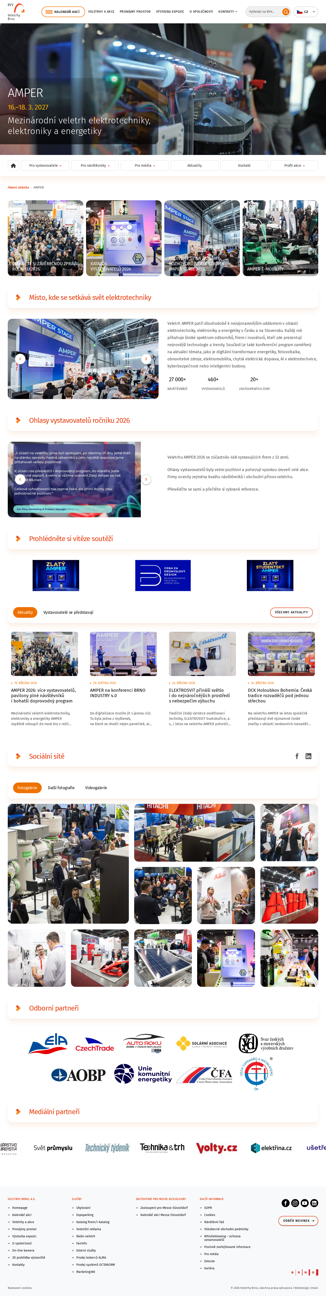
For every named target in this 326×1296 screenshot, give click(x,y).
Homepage (19, 1208)
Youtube (305, 1203)
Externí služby (86, 1250)
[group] (25, 612)
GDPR (208, 1208)
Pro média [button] (143, 165)
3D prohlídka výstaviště (28, 1258)
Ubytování (83, 1208)
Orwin (314, 1288)
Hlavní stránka (18, 187)
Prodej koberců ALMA (91, 1258)
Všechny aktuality (291, 612)
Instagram (295, 1203)
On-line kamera (23, 1250)
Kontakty (18, 1265)
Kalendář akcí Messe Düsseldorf (163, 1215)
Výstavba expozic (170, 12)
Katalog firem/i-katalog (92, 1222)
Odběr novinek (296, 1221)
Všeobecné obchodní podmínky (226, 1229)
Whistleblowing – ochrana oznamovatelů (222, 1238)
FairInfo (81, 1243)
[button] (305, 11)
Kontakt (244, 165)
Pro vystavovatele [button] (43, 165)
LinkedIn (314, 1203)
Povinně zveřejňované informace (227, 1247)
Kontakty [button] (226, 12)
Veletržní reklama (88, 1229)
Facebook (286, 1203)
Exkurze (209, 1261)
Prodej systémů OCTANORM (95, 1265)
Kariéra (209, 1268)
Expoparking (84, 1215)
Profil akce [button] (292, 165)
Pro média (211, 1254)
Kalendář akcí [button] (67, 12)
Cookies (209, 1215)
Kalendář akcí (21, 1215)
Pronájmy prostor (135, 12)
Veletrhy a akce (101, 12)
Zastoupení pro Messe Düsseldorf (164, 1208)
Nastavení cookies (20, 1288)
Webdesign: (302, 1288)
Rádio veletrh (85, 1236)
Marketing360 (85, 1272)
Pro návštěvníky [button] (93, 165)
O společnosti (201, 12)
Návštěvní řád (214, 1222)
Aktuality (194, 165)
